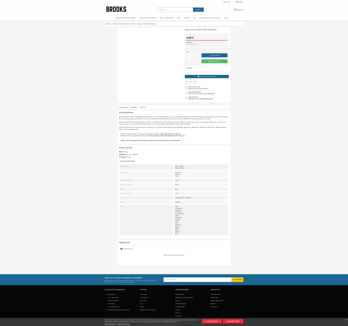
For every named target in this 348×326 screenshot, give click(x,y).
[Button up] (191, 54)
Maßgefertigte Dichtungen (148, 310)
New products (144, 297)
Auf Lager (122, 157)
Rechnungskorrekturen (217, 300)
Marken (142, 306)
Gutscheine (214, 306)
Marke (121, 152)
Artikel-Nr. (122, 154)
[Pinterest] (194, 82)
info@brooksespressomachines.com (118, 310)
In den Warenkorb (214, 55)
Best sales (143, 300)
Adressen (213, 303)
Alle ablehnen (212, 321)
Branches (178, 316)
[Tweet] (190, 82)
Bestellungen (214, 297)
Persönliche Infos (216, 294)
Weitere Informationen (111, 324)
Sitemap (177, 313)
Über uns (178, 300)
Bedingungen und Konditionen (184, 297)
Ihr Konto (215, 290)
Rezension (143, 107)
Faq (141, 303)
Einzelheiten (133, 107)
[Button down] (191, 56)
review (190, 68)
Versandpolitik (179, 294)
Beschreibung (123, 107)
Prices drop (143, 294)
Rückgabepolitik (180, 306)
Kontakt (177, 310)
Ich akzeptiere (233, 321)
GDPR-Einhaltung (180, 303)
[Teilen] (186, 82)
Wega (126, 152)
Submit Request (214, 61)
